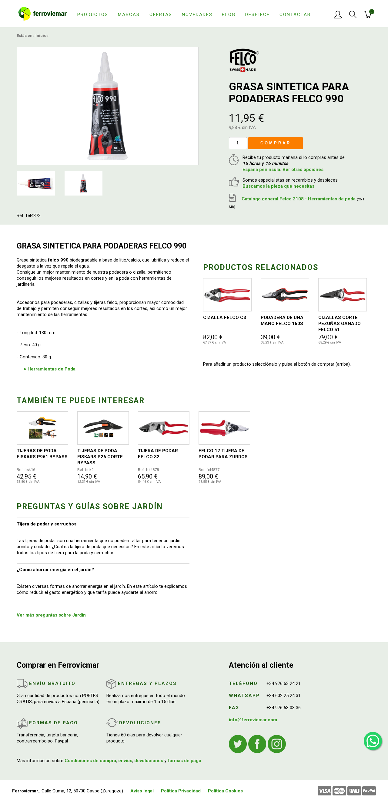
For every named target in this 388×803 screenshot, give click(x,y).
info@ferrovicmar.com (253, 719)
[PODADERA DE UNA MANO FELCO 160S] (285, 294)
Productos (92, 14)
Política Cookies (225, 791)
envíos (125, 760)
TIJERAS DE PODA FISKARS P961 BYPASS (42, 453)
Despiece (257, 14)
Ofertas (160, 14)
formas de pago (184, 760)
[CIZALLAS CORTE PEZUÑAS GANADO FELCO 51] (342, 294)
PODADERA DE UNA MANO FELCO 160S (282, 320)
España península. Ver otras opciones (282, 169)
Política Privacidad (181, 791)
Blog (229, 14)
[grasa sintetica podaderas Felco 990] (108, 105)
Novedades (197, 14)
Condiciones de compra (90, 760)
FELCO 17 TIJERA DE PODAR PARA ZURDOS (223, 453)
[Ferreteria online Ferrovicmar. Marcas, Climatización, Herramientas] (42, 13)
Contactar (295, 14)
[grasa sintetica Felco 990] (36, 183)
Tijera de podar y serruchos (46, 524)
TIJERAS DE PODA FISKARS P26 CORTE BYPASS (100, 457)
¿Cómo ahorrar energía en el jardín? (55, 569)
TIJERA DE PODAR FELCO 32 (158, 453)
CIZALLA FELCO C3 (224, 317)
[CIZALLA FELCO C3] (227, 294)
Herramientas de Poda (51, 369)
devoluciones (148, 760)
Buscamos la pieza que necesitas (278, 186)
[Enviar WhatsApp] (373, 741)
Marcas (129, 14)
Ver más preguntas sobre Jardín (51, 615)
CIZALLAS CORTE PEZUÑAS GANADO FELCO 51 (339, 323)
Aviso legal (142, 791)
